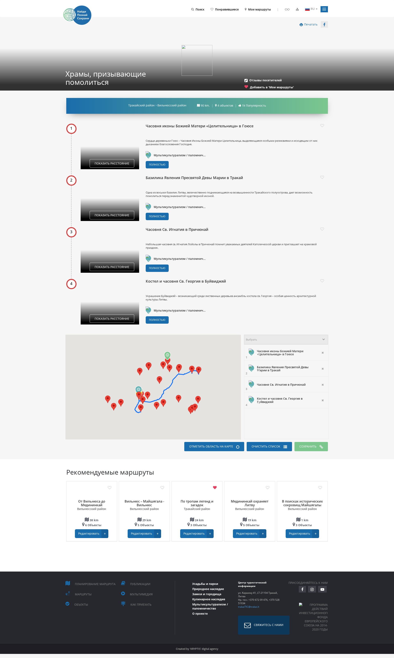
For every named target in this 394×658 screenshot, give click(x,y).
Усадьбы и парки (205, 584)
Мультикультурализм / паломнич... (180, 155)
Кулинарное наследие (208, 599)
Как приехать (141, 604)
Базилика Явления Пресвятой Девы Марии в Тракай (194, 177)
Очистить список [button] (266, 446)
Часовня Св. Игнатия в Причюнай (177, 229)
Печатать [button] (310, 24)
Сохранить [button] (307, 446)
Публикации (140, 584)
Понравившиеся (227, 9)
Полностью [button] (157, 164)
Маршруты (83, 594)
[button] (324, 9)
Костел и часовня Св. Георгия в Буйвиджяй (186, 281)
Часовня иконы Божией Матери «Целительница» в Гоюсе (199, 125)
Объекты (81, 604)
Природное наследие (208, 589)
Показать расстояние (112, 163)
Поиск (200, 9)
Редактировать (92, 533)
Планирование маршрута (95, 584)
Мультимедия (141, 594)
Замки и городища (206, 594)
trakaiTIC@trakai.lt (248, 606)
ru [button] (312, 9)
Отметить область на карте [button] (211, 446)
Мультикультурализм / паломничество (210, 606)
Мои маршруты (259, 9)
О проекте (200, 613)
